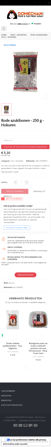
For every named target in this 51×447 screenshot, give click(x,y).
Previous (23, 367)
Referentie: (30, 161)
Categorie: (5, 161)
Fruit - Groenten (17, 161)
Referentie (8, 287)
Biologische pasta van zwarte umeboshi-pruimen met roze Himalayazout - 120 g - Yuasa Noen (38, 348)
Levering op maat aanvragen (17, 227)
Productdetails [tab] (25, 275)
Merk (6, 283)
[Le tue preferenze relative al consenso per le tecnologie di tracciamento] (2, 335)
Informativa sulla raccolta (15, 444)
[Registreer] (37, 2)
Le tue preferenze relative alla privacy (28, 439)
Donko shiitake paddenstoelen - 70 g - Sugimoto (13, 346)
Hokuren (11, 283)
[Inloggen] (33, 2)
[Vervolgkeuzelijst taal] (8, 2)
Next (27, 367)
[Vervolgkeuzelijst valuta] (3, 2)
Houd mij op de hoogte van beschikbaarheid (25, 147)
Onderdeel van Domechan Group (32, 420)
